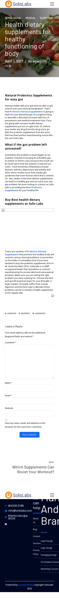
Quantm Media (25, 584)
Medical (31, 17)
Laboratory (40, 313)
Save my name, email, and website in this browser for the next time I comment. (25, 425)
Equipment (25, 313)
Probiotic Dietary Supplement (26, 111)
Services (37, 543)
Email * (8, 395)
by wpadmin (37, 61)
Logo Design (46, 547)
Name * (8, 382)
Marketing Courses (49, 568)
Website (9, 408)
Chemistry (11, 313)
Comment (10, 342)
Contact (36, 536)
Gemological (13, 17)
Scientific (46, 17)
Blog (35, 529)
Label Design (47, 541)
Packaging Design (49, 555)
